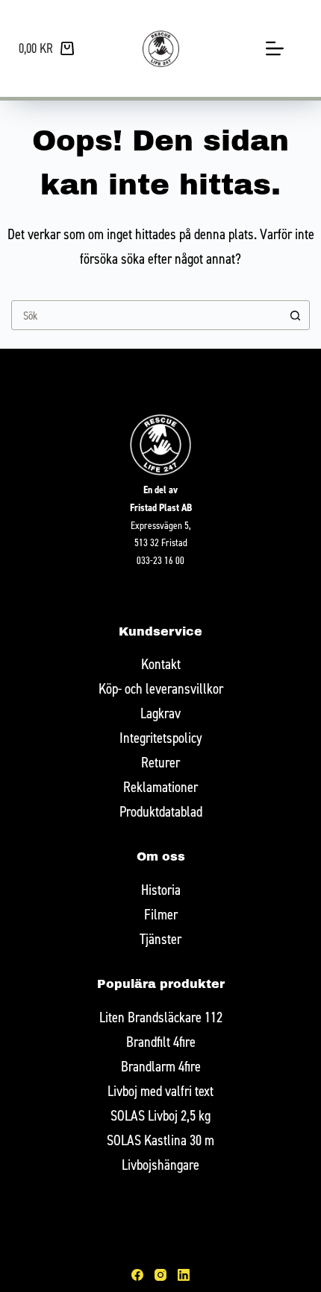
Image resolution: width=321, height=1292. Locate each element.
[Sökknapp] (295, 315)
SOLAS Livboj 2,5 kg (160, 1115)
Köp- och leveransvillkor (161, 688)
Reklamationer (160, 786)
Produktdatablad (160, 811)
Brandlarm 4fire (161, 1066)
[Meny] (275, 48)
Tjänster (160, 938)
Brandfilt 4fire (161, 1041)
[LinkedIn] (184, 1275)
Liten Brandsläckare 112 (160, 1016)
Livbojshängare (160, 1164)
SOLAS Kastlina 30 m (160, 1139)
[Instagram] (160, 1275)
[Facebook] (137, 1275)
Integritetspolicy (160, 737)
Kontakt (161, 663)
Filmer (161, 914)
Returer (160, 762)
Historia (161, 889)
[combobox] (146, 315)
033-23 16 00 (160, 560)
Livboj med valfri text (160, 1090)
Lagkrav (160, 712)
